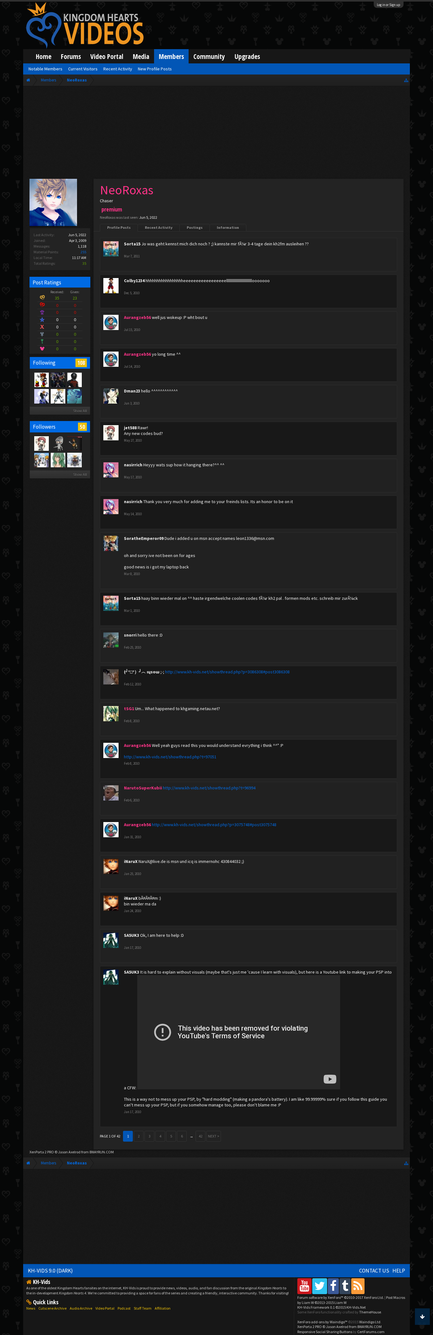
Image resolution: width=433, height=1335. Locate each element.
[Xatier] (57, 459)
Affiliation (163, 1308)
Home (43, 56)
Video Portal (106, 56)
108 (81, 362)
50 (82, 427)
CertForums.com (371, 1331)
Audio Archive (81, 1308)
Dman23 (132, 391)
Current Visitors (83, 69)
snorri (130, 635)
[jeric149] (57, 379)
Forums (71, 56)
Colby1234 (134, 280)
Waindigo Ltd (369, 1321)
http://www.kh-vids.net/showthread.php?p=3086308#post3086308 (227, 672)
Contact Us (374, 1270)
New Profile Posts (155, 69)
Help (398, 1270)
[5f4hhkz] (57, 396)
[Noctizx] (41, 459)
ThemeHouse (370, 1312)
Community (209, 56)
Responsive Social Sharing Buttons (324, 1331)
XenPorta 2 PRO (41, 1152)
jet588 (130, 428)
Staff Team (143, 1308)
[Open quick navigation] (406, 80)
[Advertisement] (217, 133)
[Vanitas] (74, 379)
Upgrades (247, 56)
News (30, 1308)
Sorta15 (132, 244)
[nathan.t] (41, 396)
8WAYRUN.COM (101, 1152)
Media (141, 56)
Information (228, 227)
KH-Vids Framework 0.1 (331, 1307)
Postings (195, 227)
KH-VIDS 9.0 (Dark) (50, 1270)
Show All (80, 410)
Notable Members (45, 69)
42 (201, 1136)
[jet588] (41, 443)
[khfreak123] (41, 379)
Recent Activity (158, 227)
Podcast (124, 1308)
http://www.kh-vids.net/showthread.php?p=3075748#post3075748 (214, 824)
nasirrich (133, 465)
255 (83, 252)
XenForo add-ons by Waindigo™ (322, 1321)
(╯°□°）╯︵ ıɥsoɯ (141, 672)
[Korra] (74, 396)
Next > (213, 1136)
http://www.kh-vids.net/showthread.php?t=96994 (209, 788)
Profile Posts (119, 227)
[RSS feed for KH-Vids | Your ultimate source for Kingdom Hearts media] (357, 1286)
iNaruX (131, 861)
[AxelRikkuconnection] (74, 459)
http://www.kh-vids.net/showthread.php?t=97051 (170, 757)
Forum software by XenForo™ (340, 1297)
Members (171, 56)
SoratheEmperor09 (144, 538)
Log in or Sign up (388, 5)
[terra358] (57, 443)
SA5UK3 (131, 935)
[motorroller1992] (74, 443)
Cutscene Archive (52, 1308)
